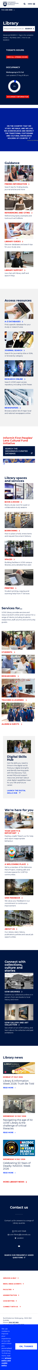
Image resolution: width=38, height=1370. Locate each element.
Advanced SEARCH (10, 35)
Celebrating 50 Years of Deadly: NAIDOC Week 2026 (17, 1165)
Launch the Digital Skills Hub (16, 792)
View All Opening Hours (17, 57)
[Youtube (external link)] (19, 1246)
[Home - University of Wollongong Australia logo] (11, 4)
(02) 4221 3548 (20, 1231)
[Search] (24, 4)
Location (20, 1238)
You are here (7, 10)
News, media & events (12, 1284)
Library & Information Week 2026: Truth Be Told (18, 1082)
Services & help (9, 1278)
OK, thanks (26, 1346)
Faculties (7, 1289)
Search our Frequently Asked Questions (19, 1256)
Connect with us (10, 1307)
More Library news (13, 1182)
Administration (10, 1295)
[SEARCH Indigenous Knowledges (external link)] (19, 462)
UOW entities (8, 1301)
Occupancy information (17, 97)
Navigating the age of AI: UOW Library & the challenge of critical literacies (18, 1124)
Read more (8, 1088)
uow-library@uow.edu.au (20, 1235)
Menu (30, 4)
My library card (15, 38)
